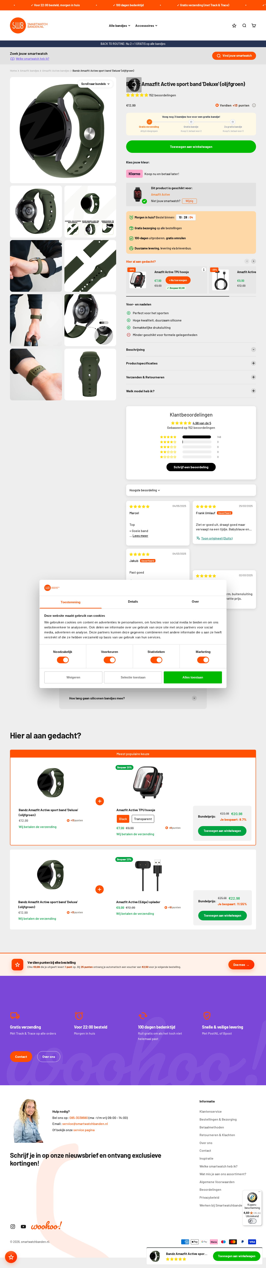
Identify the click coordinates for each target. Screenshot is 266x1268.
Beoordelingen (210, 1189)
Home (13, 70)
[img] (139, 506)
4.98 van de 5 (202, 423)
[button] (137, 95)
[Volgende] (253, 261)
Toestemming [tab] (70, 602)
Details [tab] (133, 601)
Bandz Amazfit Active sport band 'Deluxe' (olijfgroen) (103, 70)
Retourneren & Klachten (217, 1135)
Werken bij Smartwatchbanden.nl (224, 1205)
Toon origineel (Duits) (217, 538)
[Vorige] (246, 261)
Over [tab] (195, 601)
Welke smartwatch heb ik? (32, 58)
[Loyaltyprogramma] (11, 1257)
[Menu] (259, 1192)
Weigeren (73, 677)
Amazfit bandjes (29, 70)
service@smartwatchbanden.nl (85, 1124)
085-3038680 (78, 1118)
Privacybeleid (209, 1197)
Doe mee (239, 964)
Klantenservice (211, 1111)
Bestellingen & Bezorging (218, 1119)
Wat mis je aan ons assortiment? (223, 1174)
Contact (21, 1056)
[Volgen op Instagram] (13, 1226)
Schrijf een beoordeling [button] (191, 467)
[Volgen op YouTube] (23, 1226)
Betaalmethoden (212, 1127)
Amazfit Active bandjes (55, 70)
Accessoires (144, 25)
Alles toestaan (192, 677)
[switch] (110, 660)
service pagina (84, 1130)
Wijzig (189, 201)
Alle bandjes (118, 25)
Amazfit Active (160, 194)
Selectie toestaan (133, 677)
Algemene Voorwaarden (217, 1182)
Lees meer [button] (140, 535)
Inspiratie (206, 1158)
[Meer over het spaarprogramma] (254, 105)
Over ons (48, 1056)
